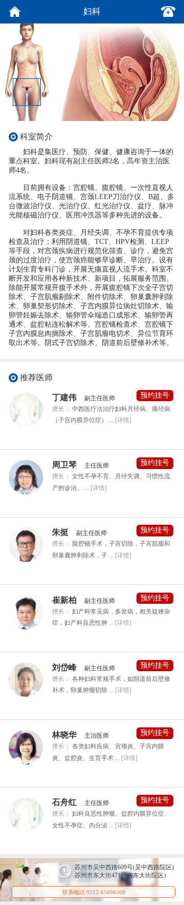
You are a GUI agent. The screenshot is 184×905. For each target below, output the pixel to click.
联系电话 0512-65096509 (93, 892)
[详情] (123, 420)
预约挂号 (155, 395)
